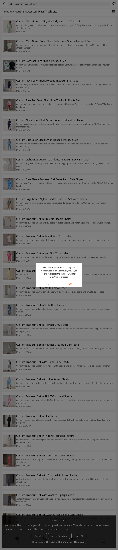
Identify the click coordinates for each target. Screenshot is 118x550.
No (47, 284)
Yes (70, 284)
